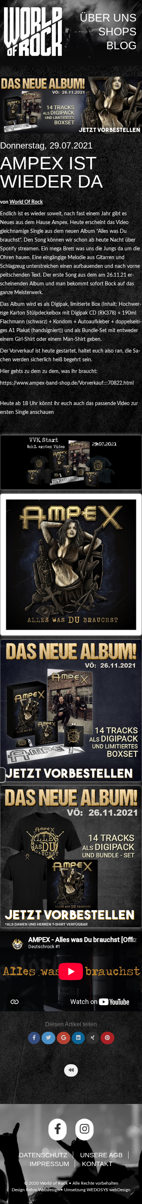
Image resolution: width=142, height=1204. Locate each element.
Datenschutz (43, 1155)
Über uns (108, 18)
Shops (117, 32)
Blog (121, 45)
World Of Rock (26, 202)
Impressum (49, 1164)
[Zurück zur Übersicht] (71, 1070)
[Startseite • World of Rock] (33, 31)
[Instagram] (84, 1129)
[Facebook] (57, 1129)
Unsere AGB (101, 1155)
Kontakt (97, 1164)
